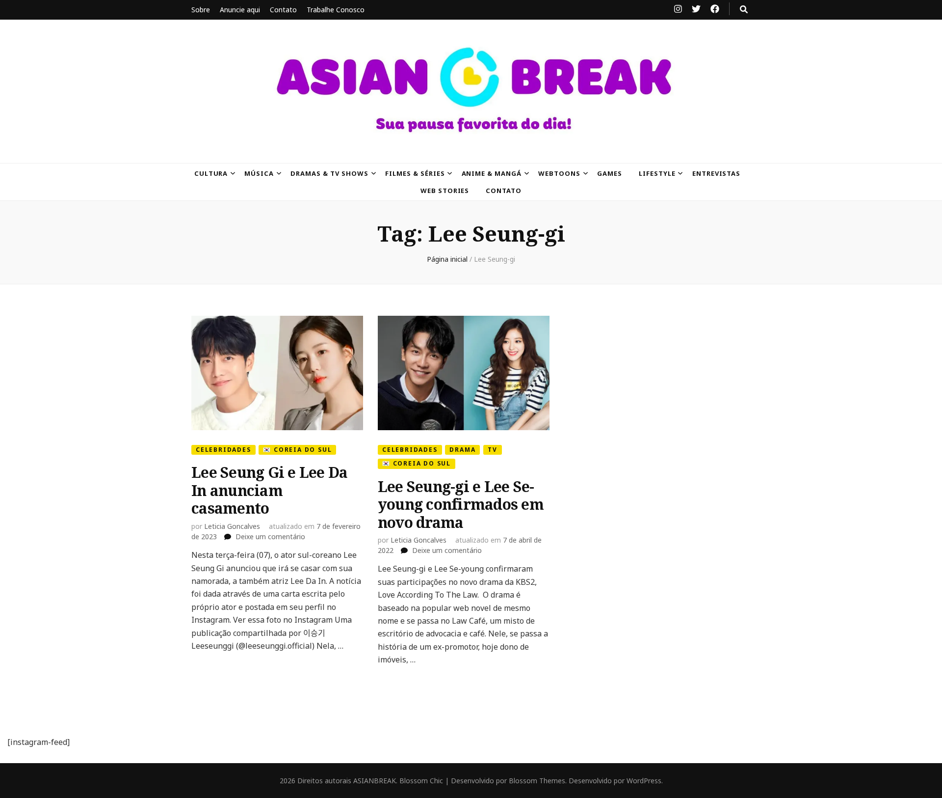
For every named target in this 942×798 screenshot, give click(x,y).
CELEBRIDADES (223, 449)
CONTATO (504, 190)
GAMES (609, 173)
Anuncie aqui (240, 9)
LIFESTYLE (657, 173)
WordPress (644, 780)
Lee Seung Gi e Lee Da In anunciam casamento (269, 490)
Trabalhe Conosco (336, 9)
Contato (283, 9)
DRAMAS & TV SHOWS (329, 173)
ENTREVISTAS (716, 173)
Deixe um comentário (270, 536)
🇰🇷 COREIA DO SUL (297, 449)
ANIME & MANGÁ (492, 173)
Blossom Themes (537, 780)
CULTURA (211, 173)
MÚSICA (259, 173)
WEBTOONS (559, 173)
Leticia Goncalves (232, 526)
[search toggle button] (744, 9)
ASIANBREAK (374, 780)
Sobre (200, 9)
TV (492, 449)
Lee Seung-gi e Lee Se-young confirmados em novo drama (461, 504)
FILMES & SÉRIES (415, 173)
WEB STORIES (445, 190)
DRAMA (462, 449)
